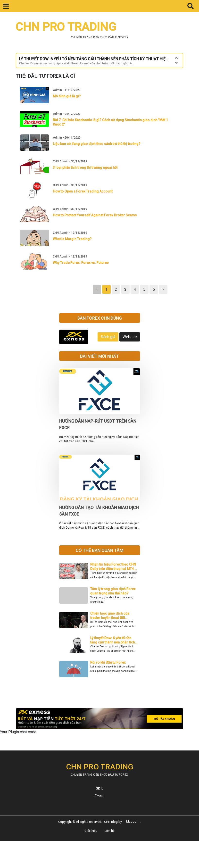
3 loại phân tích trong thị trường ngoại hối (85, 167)
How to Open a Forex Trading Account (83, 191)
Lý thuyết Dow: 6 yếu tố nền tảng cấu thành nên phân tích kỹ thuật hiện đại (112, 642)
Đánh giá (108, 336)
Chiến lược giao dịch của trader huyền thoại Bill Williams (109, 617)
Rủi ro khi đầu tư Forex (108, 662)
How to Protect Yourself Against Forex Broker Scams (95, 215)
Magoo (131, 821)
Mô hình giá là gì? (67, 96)
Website (130, 336)
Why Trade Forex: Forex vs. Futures (81, 263)
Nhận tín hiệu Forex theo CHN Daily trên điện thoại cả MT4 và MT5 (114, 568)
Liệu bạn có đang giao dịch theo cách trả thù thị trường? (97, 144)
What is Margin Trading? (72, 239)
